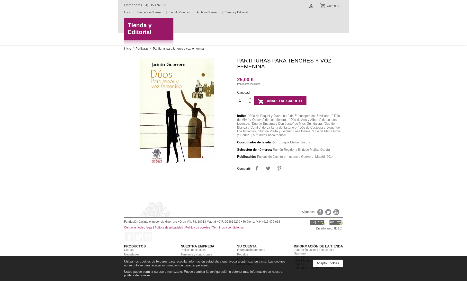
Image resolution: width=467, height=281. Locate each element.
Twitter (138, 236)
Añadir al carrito (280, 102)
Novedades (131, 254)
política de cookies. (138, 275)
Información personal (251, 250)
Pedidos (242, 254)
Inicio (127, 12)
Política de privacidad (169, 227)
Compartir (256, 168)
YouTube (147, 236)
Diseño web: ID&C (329, 228)
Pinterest (279, 168)
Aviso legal (145, 227)
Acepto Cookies (328, 263)
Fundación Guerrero (150, 12)
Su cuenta (247, 246)
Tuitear (268, 168)
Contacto (130, 227)
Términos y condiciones (228, 227)
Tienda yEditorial (140, 28)
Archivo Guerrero (208, 12)
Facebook (129, 236)
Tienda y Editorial (236, 12)
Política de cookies (197, 227)
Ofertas (129, 250)
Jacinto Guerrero (180, 12)
